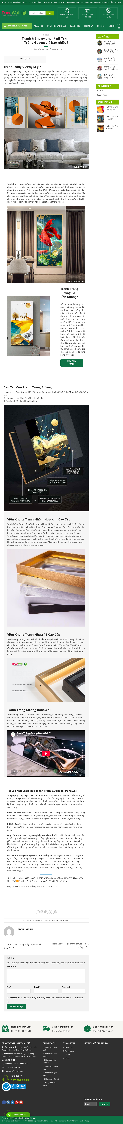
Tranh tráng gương (16, 184)
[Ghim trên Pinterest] (50, 912)
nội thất (76, 71)
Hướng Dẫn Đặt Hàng (112, 2)
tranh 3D (47, 861)
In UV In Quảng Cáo (56, 26)
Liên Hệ (112, 26)
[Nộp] (50, 13)
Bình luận (11, 966)
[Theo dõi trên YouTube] (21, 1102)
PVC (28, 190)
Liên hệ (67, 1058)
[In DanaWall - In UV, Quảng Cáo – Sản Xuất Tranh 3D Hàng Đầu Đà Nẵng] (14, 13)
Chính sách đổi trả (51, 1079)
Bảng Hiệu (75, 26)
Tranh (6, 71)
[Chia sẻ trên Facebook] (38, 912)
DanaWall (16, 841)
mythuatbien (57, 49)
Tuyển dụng (69, 1051)
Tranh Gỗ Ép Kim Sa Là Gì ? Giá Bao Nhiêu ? (111, 68)
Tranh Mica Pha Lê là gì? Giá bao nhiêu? (111, 51)
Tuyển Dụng (102, 95)
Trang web (66, 987)
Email (37, 987)
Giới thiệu (68, 1047)
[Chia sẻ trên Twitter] (42, 912)
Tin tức (67, 1054)
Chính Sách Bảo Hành (92, 2)
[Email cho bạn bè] (46, 912)
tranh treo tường (59, 861)
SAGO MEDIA (30, 1118)
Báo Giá (100, 26)
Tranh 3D (38, 26)
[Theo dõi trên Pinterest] (17, 1102)
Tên (9, 987)
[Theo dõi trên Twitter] (13, 1102)
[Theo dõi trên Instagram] (8, 1102)
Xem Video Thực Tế (74, 2)
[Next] (46, 326)
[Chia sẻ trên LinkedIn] (55, 912)
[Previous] (10, 326)
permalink (65, 920)
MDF (45, 190)
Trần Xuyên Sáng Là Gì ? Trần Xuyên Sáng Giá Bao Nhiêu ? (110, 76)
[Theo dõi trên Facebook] (4, 1102)
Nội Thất (88, 26)
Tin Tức (46, 35)
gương (75, 199)
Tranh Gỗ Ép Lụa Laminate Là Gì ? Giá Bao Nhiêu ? (110, 59)
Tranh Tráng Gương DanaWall (20, 714)
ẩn (29, 58)
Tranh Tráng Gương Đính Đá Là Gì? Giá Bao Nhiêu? (111, 42)
